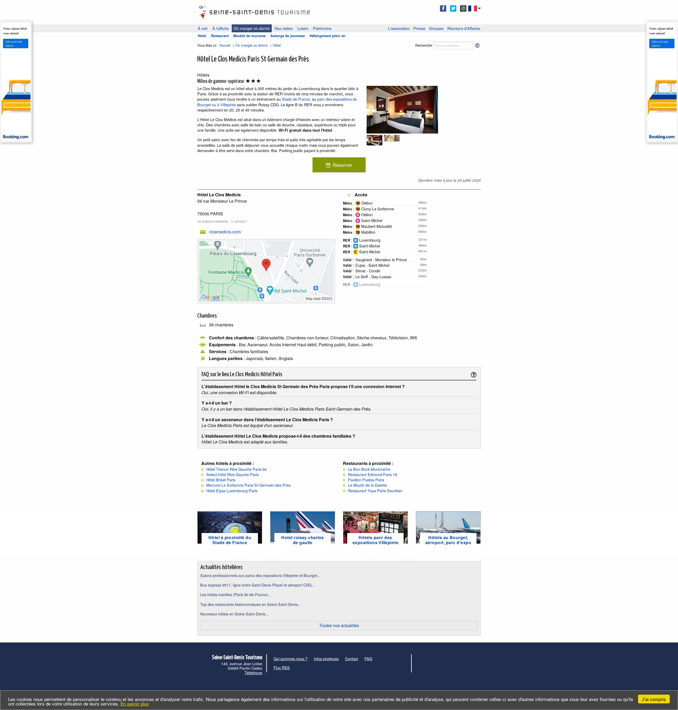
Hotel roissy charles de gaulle (302, 539)
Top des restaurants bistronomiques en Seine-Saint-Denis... (250, 604)
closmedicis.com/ (225, 232)
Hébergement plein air (328, 35)
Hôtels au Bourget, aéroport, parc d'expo (448, 539)
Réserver (342, 165)
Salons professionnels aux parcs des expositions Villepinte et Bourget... (260, 575)
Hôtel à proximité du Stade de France (229, 539)
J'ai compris (654, 699)
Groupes (436, 28)
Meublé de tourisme (249, 35)
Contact (351, 658)
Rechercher (423, 45)
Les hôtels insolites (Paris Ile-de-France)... (235, 594)
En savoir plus (135, 703)
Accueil (225, 45)
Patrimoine (322, 28)
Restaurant (220, 35)
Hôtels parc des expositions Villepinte (376, 539)
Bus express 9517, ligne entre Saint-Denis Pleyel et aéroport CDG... (257, 585)
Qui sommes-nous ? (290, 658)
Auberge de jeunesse (287, 35)
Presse (419, 28)
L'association (399, 28)
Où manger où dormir (252, 28)
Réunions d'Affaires (463, 28)
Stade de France (296, 99)
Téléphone (253, 672)
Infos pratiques (326, 658)
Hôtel (202, 35)
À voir (203, 28)
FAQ (368, 658)
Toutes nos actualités (339, 625)
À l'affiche (220, 28)
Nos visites (284, 28)
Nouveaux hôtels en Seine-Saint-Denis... (234, 613)
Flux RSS (282, 667)
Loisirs (302, 28)
